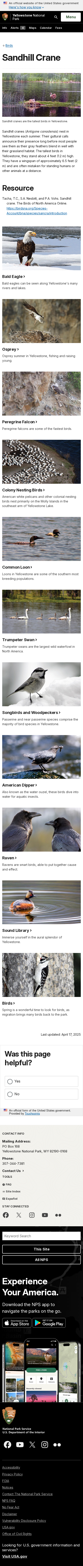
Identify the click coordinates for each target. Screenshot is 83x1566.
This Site (42, 1249)
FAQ (8, 1184)
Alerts (17, 27)
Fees (58, 27)
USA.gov (8, 1527)
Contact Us (12, 1171)
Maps (32, 27)
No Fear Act (10, 1507)
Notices (7, 1487)
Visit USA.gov (14, 1556)
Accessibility (11, 1467)
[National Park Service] (5, 17)
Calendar (46, 27)
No (16, 1094)
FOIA (5, 1481)
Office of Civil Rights (17, 1534)
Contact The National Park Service (27, 1494)
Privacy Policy (12, 1474)
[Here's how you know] (41, 5)
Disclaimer (9, 1514)
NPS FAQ (8, 1500)
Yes (17, 1081)
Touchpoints (32, 1113)
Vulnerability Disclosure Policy (24, 1520)
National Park (29, 17)
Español (11, 1198)
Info (4, 27)
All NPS (41, 1260)
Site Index (13, 1191)
